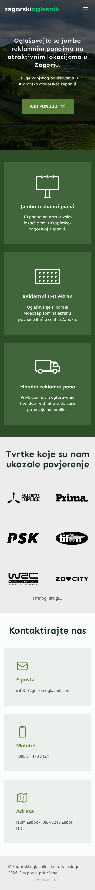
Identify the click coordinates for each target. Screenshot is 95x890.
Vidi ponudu (44, 106)
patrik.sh (53, 880)
